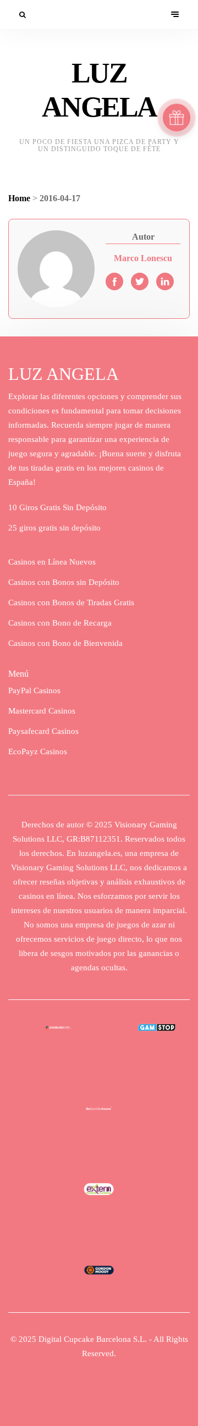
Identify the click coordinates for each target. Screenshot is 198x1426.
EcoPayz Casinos (37, 751)
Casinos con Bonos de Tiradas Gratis (71, 602)
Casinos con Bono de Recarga (60, 622)
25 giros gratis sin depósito (54, 527)
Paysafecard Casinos (43, 731)
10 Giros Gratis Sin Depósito (57, 507)
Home (19, 198)
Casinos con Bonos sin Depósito (63, 582)
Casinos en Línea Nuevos (52, 561)
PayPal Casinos (34, 690)
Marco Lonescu (143, 258)
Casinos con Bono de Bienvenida (65, 643)
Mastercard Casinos (41, 710)
